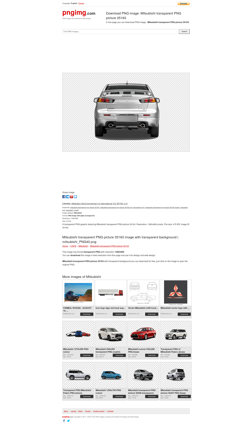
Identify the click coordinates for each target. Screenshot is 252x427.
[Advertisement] (126, 54)
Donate (87, 411)
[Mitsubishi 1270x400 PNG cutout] (78, 334)
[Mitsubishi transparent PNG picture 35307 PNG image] (176, 375)
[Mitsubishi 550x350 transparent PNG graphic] (111, 334)
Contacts (110, 411)
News (80, 411)
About (66, 411)
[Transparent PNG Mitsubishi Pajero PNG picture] (78, 375)
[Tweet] (75, 196)
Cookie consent (98, 411)
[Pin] (71, 196)
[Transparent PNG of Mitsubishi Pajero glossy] (176, 334)
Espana (81, 3)
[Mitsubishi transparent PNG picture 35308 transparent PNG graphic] (143, 375)
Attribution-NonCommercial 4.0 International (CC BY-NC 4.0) (99, 203)
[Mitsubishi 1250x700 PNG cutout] (111, 375)
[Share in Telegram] (67, 196)
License (73, 411)
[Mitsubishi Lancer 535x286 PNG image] (143, 334)
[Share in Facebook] (63, 196)
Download (86, 314)
